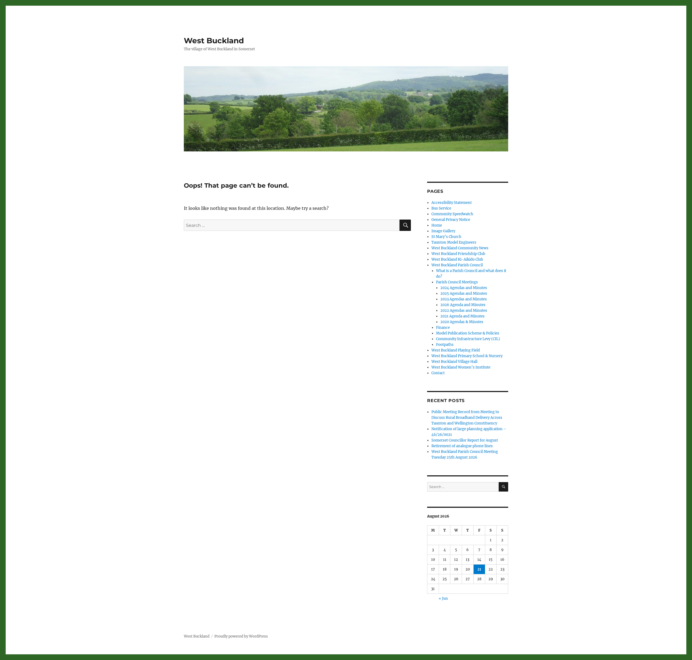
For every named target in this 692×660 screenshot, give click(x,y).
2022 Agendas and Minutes (463, 310)
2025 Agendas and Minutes (463, 293)
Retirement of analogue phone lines (462, 446)
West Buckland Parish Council (457, 265)
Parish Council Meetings (457, 282)
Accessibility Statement (451, 202)
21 (479, 569)
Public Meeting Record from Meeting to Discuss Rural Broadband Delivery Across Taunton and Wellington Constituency (466, 418)
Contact (438, 373)
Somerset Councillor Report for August (464, 440)
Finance (443, 327)
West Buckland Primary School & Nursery (467, 356)
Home (436, 225)
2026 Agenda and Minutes (462, 305)
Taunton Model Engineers (453, 242)
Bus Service (441, 208)
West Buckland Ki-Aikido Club (457, 259)
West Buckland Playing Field (455, 350)
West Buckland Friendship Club (458, 253)
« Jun (443, 598)
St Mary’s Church (446, 236)
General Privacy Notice (450, 219)
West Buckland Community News (459, 248)
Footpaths (445, 344)
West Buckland (214, 40)
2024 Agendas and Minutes (463, 288)
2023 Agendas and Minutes (463, 299)
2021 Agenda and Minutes (462, 316)
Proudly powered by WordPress (241, 636)
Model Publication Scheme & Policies (467, 333)
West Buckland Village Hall (454, 361)
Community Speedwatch (452, 214)
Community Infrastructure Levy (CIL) (468, 339)
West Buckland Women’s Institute (460, 367)
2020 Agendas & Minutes (461, 322)
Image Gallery (443, 231)
